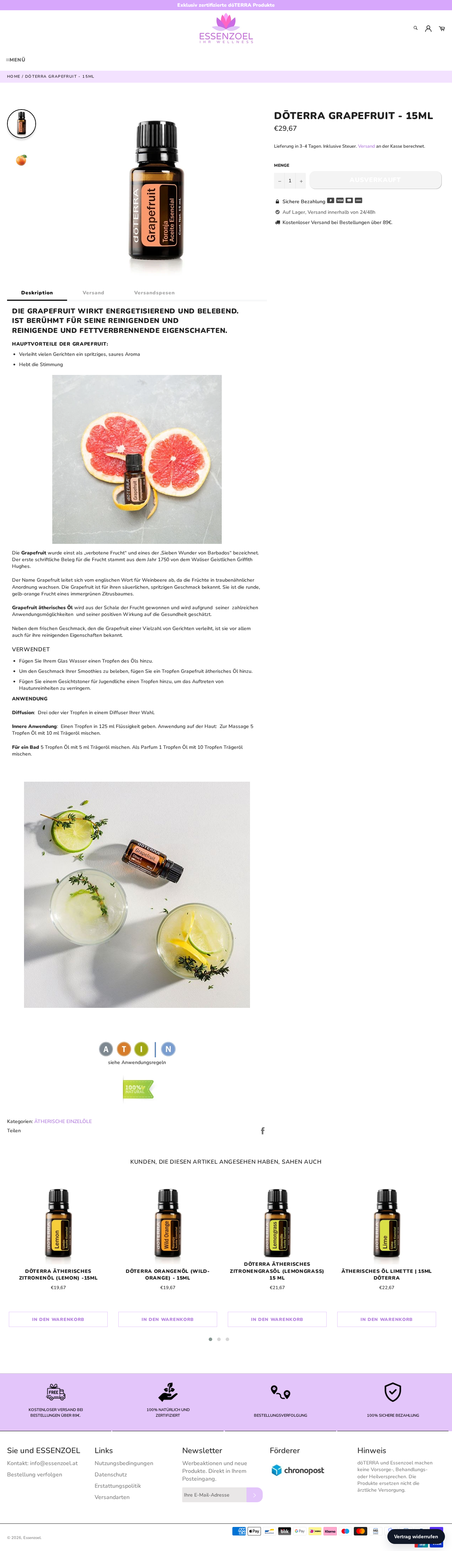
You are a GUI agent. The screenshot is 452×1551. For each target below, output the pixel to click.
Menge (281, 165)
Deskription (37, 292)
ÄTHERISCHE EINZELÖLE (63, 1121)
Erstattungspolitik (118, 1486)
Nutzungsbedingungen (124, 1463)
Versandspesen (154, 292)
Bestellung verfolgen (34, 1475)
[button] (210, 1339)
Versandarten (112, 1497)
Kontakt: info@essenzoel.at (42, 1463)
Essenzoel (32, 1537)
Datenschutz (111, 1475)
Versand (94, 292)
